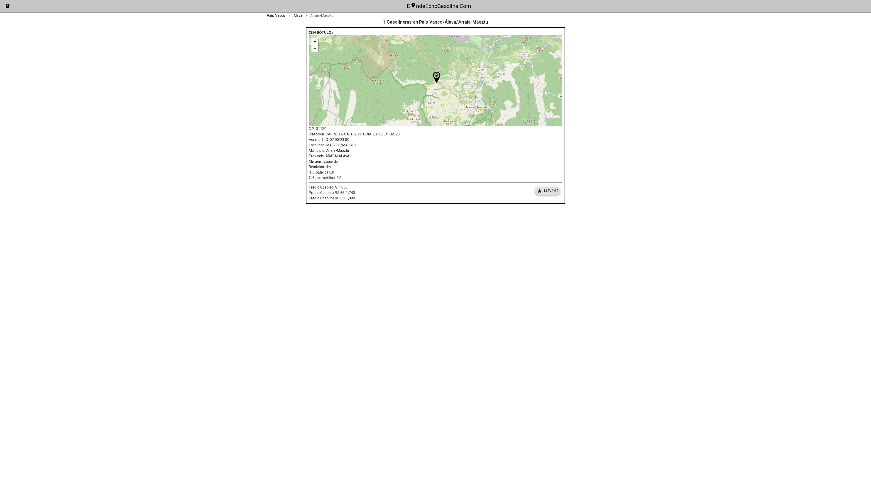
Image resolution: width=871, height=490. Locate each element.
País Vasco (276, 15)
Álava (298, 15)
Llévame (551, 191)
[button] (436, 77)
